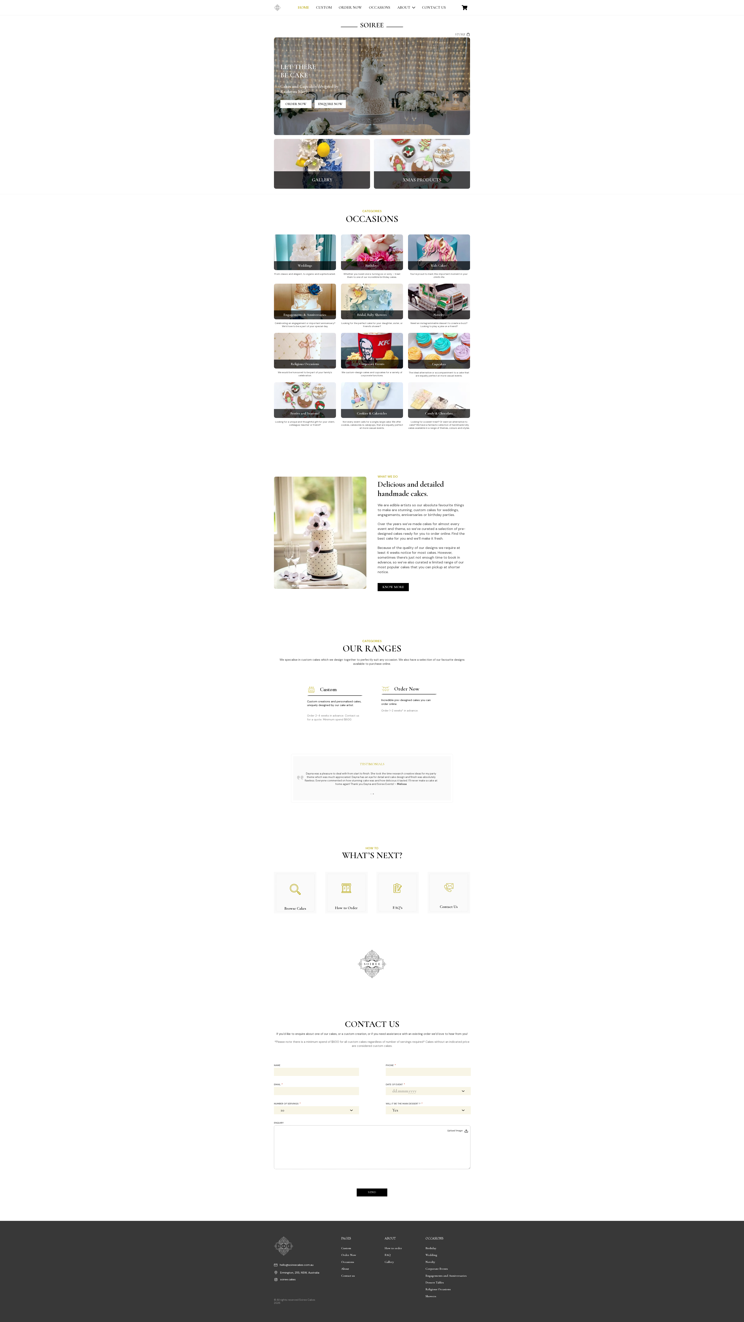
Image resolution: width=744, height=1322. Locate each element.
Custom (346, 1248)
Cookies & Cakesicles (372, 413)
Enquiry (279, 1122)
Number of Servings (287, 1103)
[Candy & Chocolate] (439, 384)
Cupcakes (439, 364)
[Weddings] (305, 236)
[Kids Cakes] (439, 236)
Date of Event (395, 1084)
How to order (393, 1248)
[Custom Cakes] (335, 703)
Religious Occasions (305, 364)
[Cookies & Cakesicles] (372, 384)
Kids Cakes (439, 265)
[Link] (322, 164)
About (345, 1269)
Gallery (389, 1262)
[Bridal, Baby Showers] (372, 286)
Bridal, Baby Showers (372, 315)
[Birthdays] (372, 236)
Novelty (438, 315)
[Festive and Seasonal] (305, 384)
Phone (390, 1065)
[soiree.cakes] (277, 1280)
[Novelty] (439, 286)
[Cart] (464, 7)
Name (277, 1065)
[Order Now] (409, 703)
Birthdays (372, 265)
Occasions (347, 1262)
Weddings (305, 265)
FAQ (388, 1255)
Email (278, 1084)
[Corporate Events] (372, 335)
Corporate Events (371, 364)
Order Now (348, 1255)
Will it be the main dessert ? (404, 1103)
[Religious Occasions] (305, 335)
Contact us (348, 1276)
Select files (457, 1131)
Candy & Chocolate (439, 413)
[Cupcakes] (439, 335)
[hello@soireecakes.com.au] (277, 1265)
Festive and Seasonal (304, 413)
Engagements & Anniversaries (304, 315)
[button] (370, 794)
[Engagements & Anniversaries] (305, 286)
